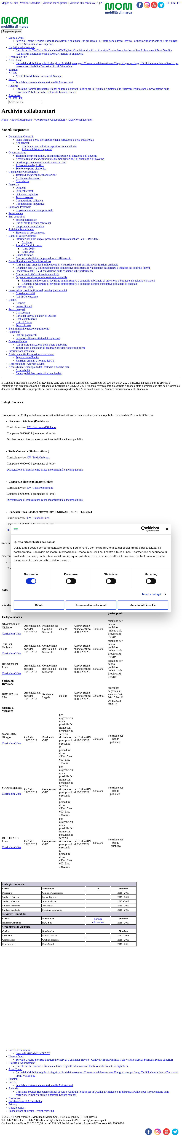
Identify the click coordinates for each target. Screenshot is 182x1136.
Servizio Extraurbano (47, 40)
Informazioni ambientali (22, 350)
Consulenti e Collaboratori (50, 119)
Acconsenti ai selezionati (91, 604)
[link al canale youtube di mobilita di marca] (166, 1132)
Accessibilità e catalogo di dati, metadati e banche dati (39, 366)
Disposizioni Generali (21, 136)
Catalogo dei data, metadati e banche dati (38, 373)
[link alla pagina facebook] (139, 5)
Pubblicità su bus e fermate (43, 92)
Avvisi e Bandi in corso (29, 245)
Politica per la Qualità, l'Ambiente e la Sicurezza (106, 88)
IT (168, 2)
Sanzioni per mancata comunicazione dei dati (41, 162)
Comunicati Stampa (50, 76)
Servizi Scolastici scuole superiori (34, 44)
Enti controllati (17, 216)
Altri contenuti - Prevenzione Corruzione (31, 354)
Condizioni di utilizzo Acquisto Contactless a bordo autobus (107, 50)
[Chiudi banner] (167, 529)
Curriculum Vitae (11, 633)
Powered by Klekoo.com (15, 1126)
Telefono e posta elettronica (31, 168)
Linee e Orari (16, 37)
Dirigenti (21, 187)
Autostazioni (65, 82)
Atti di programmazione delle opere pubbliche (41, 344)
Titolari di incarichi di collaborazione (36, 174)
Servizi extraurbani (19, 1050)
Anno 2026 (28, 248)
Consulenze (22, 181)
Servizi (12, 79)
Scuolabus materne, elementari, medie (37, 82)
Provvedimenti (24, 306)
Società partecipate (26, 219)
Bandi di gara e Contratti (64, 88)
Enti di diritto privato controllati (33, 222)
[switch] (71, 581)
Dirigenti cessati (25, 190)
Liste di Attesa (24, 322)
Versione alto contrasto (82, 2)
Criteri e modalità (25, 293)
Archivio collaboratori (80, 119)
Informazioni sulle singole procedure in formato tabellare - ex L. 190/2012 (57, 238)
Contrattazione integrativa (30, 203)
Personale (14, 184)
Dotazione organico (27, 194)
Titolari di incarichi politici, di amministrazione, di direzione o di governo (56, 155)
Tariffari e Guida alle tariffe (47, 50)
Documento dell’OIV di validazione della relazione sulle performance (54, 270)
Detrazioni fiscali (50, 66)
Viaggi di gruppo (124, 63)
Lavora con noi (67, 92)
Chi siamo (22, 88)
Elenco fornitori (24, 254)
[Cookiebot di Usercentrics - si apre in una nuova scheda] (143, 529)
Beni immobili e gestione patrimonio (29, 328)
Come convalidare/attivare (99, 63)
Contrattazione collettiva (29, 200)
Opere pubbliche (18, 341)
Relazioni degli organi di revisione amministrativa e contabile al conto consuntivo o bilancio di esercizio (80, 283)
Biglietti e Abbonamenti (22, 47)
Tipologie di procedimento (30, 232)
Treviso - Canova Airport (137, 40)
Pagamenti (14, 331)
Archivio (27, 242)
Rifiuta (39, 604)
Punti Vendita (164, 50)
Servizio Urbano (25, 40)
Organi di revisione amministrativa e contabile (41, 277)
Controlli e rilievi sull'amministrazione (30, 261)
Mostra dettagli (151, 594)
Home (4, 119)
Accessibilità (23, 370)
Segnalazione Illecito (27, 357)
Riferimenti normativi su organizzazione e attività (49, 146)
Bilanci (13, 299)
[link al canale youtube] (154, 5)
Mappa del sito (9, 2)
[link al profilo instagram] (147, 5)
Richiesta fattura (157, 63)
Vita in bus (66, 66)
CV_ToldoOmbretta (38, 457)
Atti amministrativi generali (37, 149)
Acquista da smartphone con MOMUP (38, 53)
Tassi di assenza (24, 197)
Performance (16, 213)
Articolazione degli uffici (30, 165)
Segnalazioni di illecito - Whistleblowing (31, 1110)
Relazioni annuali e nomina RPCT (35, 360)
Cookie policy (16, 1107)
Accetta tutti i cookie (143, 604)
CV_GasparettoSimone (40, 487)
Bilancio (20, 302)
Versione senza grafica (54, 2)
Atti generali (23, 142)
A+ (102, 2)
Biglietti (68, 50)
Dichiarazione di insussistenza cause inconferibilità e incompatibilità (45, 469)
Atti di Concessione (27, 296)
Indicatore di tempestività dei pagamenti (38, 338)
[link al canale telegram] (161, 5)
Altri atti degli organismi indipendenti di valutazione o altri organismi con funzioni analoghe (67, 264)
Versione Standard (30, 2)
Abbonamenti (149, 50)
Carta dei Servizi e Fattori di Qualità (36, 315)
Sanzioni (13, 69)
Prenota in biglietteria (71, 53)
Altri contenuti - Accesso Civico (26, 363)
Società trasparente (21, 119)
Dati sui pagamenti (26, 334)
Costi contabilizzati (26, 318)
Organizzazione (17, 152)
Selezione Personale (20, 206)
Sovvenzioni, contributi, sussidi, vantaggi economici (38, 290)
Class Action (23, 312)
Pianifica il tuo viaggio (164, 40)
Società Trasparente (39, 88)
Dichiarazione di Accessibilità (25, 1101)
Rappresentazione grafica (30, 226)
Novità (20, 76)
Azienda (13, 85)
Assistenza (14, 95)
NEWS (13, 72)
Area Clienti (15, 60)
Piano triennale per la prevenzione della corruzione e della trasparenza (55, 139)
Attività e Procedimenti (21, 229)
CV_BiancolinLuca (38, 517)
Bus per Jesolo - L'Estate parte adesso (102, 40)
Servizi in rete (23, 325)
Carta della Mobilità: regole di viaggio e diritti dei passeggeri (50, 63)
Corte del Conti (24, 286)
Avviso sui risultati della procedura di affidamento (43, 258)
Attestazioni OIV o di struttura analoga (37, 274)
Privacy (13, 1104)
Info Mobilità (31, 76)
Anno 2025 (28, 251)
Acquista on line (18, 56)
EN (173, 2)
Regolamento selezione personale (34, 210)
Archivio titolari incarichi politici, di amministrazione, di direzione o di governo (60, 158)
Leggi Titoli (141, 63)
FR (179, 2)
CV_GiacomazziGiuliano (41, 427)
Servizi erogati (17, 309)
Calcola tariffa (24, 50)
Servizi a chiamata (70, 40)
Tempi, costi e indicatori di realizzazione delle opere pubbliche (50, 347)
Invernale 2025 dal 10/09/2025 (33, 1053)
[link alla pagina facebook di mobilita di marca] (148, 1132)
